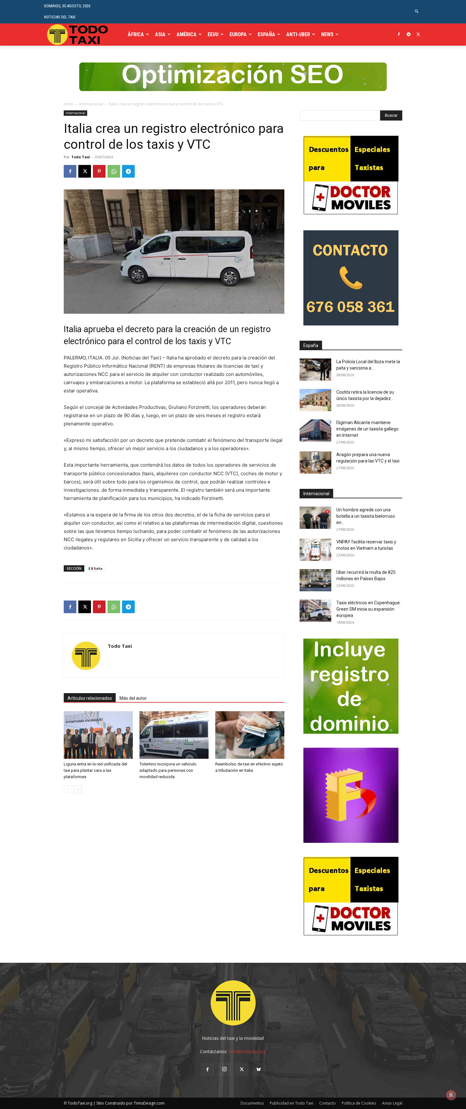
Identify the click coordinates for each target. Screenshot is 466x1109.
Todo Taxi (80, 156)
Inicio (68, 104)
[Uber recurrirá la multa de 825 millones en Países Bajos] (315, 580)
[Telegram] (408, 34)
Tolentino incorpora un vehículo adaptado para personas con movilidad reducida (168, 770)
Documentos (252, 1103)
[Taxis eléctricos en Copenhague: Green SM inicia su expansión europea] (315, 611)
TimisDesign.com (149, 1103)
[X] (418, 34)
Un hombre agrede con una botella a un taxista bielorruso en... (365, 516)
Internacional (91, 104)
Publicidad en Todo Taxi (291, 1103)
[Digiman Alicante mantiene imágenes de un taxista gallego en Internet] (315, 430)
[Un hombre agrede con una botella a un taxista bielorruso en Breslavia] (315, 518)
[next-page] (78, 789)
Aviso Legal (392, 1103)
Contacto (327, 1103)
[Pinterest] (99, 171)
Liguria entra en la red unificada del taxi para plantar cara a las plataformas (95, 770)
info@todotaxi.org (247, 1051)
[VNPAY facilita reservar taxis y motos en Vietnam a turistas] (315, 550)
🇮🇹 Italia (95, 568)
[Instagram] (224, 1069)
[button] (417, 11)
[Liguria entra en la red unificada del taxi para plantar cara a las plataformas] (98, 735)
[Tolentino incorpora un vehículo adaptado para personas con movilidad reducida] (174, 735)
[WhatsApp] (113, 171)
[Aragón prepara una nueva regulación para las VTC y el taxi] (315, 462)
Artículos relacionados (90, 698)
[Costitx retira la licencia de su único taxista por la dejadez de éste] (315, 400)
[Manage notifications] (451, 1095)
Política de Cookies (359, 1103)
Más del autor (133, 698)
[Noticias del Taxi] (78, 34)
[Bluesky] (258, 1069)
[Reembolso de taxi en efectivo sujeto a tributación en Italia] (249, 735)
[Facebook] (399, 34)
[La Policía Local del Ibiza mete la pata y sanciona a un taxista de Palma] (315, 369)
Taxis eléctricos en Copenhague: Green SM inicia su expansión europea (368, 609)
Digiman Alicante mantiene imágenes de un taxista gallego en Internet (367, 429)
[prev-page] (68, 789)
